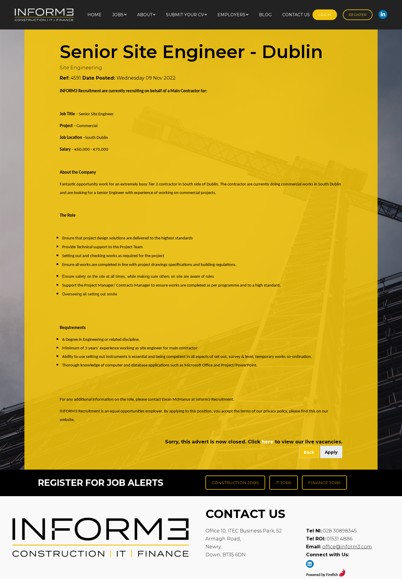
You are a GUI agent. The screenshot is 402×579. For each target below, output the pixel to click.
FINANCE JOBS (324, 482)
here (267, 442)
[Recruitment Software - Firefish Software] (325, 575)
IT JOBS (283, 482)
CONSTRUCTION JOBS (235, 482)
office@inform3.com (347, 547)
